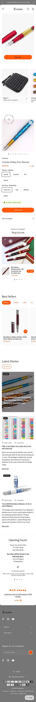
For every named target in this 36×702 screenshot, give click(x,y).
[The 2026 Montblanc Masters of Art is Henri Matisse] (18, 485)
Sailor (5, 418)
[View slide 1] (14, 279)
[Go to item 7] (23, 154)
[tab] (6, 303)
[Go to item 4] (16, 154)
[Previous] (3, 2)
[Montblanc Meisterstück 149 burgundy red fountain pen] (6, 271)
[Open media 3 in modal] (31, 123)
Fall (25, 174)
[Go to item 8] (25, 154)
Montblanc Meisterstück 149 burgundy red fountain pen (17, 270)
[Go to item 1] (11, 154)
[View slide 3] (19, 279)
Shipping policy (22, 693)
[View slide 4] (21, 279)
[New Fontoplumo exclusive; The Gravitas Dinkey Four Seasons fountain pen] (18, 392)
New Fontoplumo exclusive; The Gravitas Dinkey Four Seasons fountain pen (17, 400)
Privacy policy (5, 691)
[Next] (33, 2)
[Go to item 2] (13, 154)
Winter (6, 180)
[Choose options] (25, 331)
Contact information (29, 691)
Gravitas (5, 158)
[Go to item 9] (27, 154)
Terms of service (14, 693)
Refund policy (13, 691)
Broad (6, 196)
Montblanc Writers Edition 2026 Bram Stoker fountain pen (15, 338)
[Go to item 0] (9, 154)
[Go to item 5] (18, 154)
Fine (17, 190)
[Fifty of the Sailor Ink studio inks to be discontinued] (18, 428)
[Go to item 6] (20, 154)
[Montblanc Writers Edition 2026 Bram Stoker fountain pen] (15, 321)
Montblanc (7, 475)
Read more (6, 407)
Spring (6, 174)
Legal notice (21, 691)
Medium (26, 190)
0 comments (22, 393)
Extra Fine (7, 190)
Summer (16, 174)
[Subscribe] (31, 652)
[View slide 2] (17, 279)
